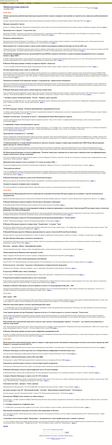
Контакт (71, 435)
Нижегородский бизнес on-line (46, 435)
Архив (5, 426)
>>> (89, 21)
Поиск (55, 435)
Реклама (66, 435)
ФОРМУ (96, 8)
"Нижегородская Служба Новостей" (16, 130)
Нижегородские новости (57, 429)
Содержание (61, 435)
